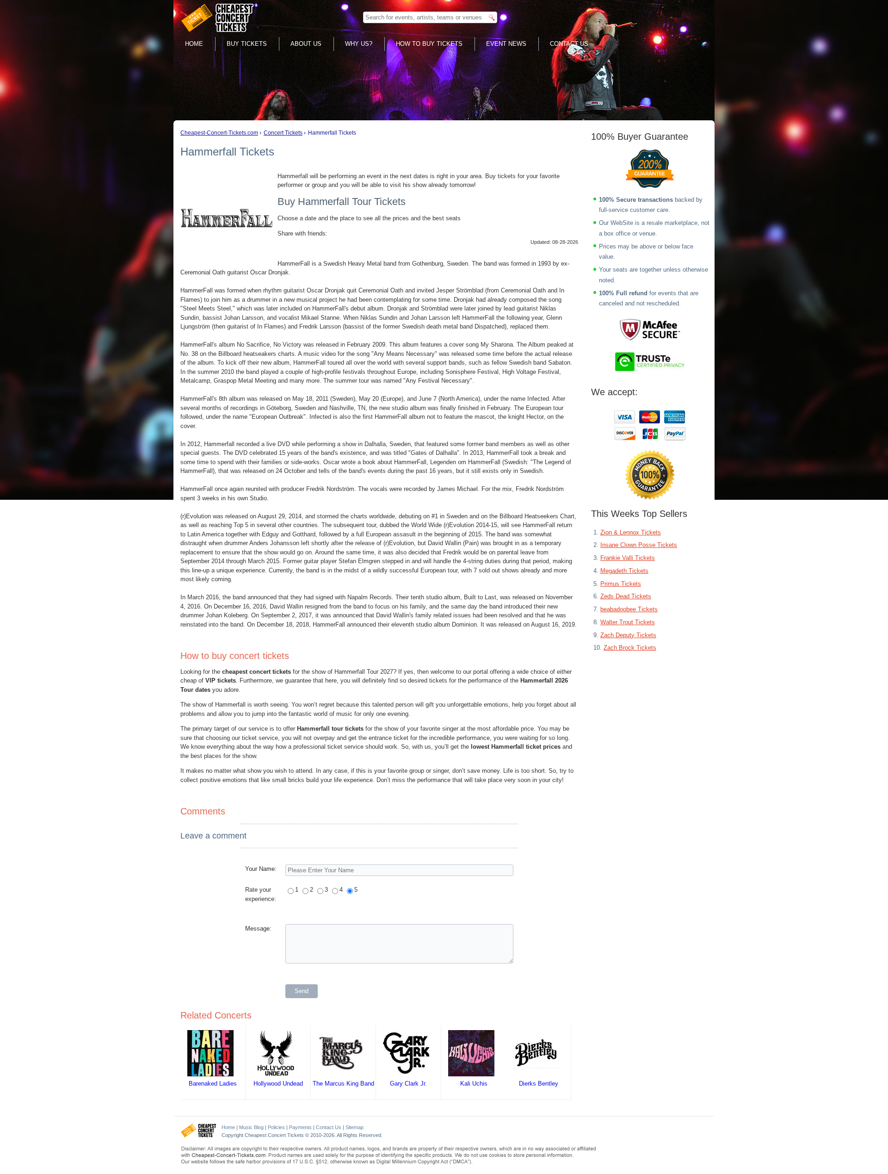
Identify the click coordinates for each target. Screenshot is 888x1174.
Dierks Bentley (538, 1083)
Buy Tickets (247, 43)
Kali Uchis (473, 1083)
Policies (276, 1127)
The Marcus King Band (343, 1083)
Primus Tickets (620, 583)
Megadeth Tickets (624, 570)
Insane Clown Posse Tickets (638, 544)
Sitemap (354, 1127)
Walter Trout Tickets (627, 622)
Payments (300, 1127)
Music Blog (251, 1127)
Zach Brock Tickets (630, 647)
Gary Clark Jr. (408, 1083)
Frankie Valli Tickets (627, 557)
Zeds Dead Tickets (625, 596)
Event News (506, 43)
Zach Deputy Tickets (628, 635)
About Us (305, 43)
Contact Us (569, 43)
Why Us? (358, 43)
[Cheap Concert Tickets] (198, 1135)
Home (194, 43)
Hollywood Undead (278, 1083)
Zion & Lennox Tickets (630, 532)
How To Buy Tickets (429, 43)
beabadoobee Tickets (629, 609)
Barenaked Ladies (213, 1083)
